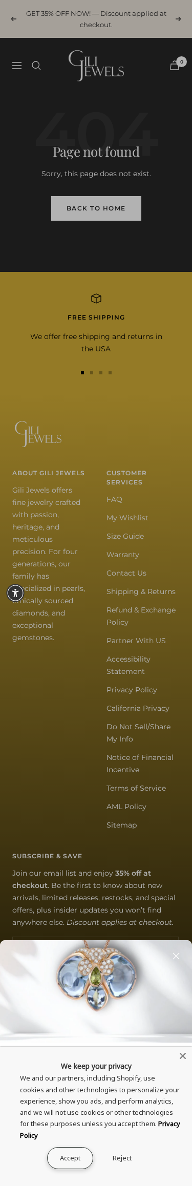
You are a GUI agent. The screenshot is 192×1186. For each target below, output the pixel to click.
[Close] (176, 956)
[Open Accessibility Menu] (15, 593)
